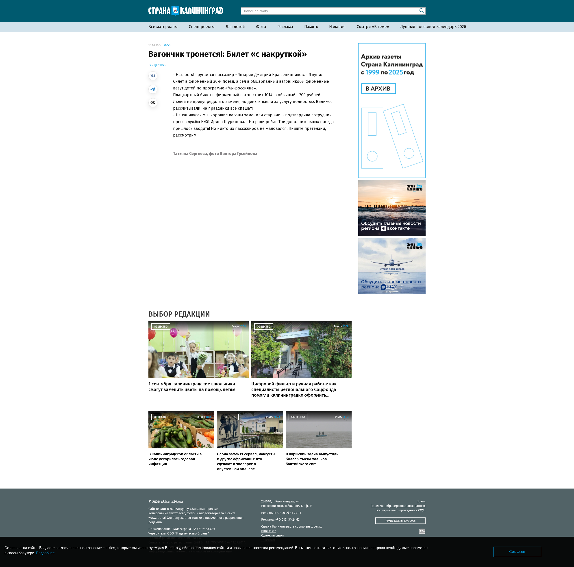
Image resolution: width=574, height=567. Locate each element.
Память (311, 26)
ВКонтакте (268, 531)
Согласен (517, 552)
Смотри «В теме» (373, 26)
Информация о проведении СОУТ (401, 510)
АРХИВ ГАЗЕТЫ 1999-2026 (400, 520)
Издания (337, 26)
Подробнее (45, 553)
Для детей (235, 26)
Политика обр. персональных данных (398, 506)
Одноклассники (272, 535)
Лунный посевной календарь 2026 (433, 26)
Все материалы (163, 26)
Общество (156, 65)
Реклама (285, 26)
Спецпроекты (202, 26)
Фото (261, 26)
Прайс (421, 501)
